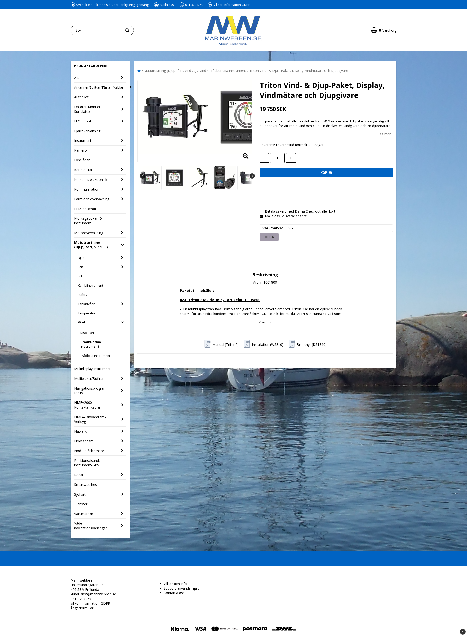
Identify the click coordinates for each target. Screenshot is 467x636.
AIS (76, 77)
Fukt (81, 276)
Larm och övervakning (91, 199)
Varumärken (83, 513)
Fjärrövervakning (87, 131)
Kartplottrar (83, 169)
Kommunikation (86, 189)
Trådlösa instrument (95, 355)
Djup (81, 257)
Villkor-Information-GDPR (232, 4)
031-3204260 (194, 4)
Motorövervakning (88, 232)
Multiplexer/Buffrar (89, 378)
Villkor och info (175, 583)
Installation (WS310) (267, 344)
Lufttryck (84, 294)
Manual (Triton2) (225, 344)
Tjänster (80, 504)
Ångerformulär (82, 608)
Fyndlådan (82, 160)
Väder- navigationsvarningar (90, 525)
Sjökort (80, 494)
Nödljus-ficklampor (89, 450)
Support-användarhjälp (181, 588)
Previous (142, 176)
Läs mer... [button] (385, 134)
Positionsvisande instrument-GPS (87, 462)
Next (252, 176)
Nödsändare (84, 441)
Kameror (81, 150)
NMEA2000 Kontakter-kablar (87, 404)
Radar (78, 474)
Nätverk (80, 431)
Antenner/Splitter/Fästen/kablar (98, 87)
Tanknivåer (86, 304)
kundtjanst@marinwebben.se (93, 594)
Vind (81, 322)
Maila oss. (167, 4)
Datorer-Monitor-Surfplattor (88, 109)
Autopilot (81, 97)
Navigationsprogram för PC (90, 390)
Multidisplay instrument (92, 368)
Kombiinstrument (90, 285)
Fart (80, 267)
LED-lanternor (85, 208)
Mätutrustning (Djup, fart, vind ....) (91, 244)
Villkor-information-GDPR (90, 603)
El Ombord (82, 121)
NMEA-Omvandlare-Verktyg (90, 419)
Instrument (82, 140)
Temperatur (86, 313)
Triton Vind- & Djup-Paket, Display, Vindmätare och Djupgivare (298, 70)
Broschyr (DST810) (312, 344)
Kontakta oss (174, 593)
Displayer (87, 333)
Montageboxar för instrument (88, 220)
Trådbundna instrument (90, 344)
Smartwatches (85, 484)
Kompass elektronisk (90, 179)
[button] (383, 30)
